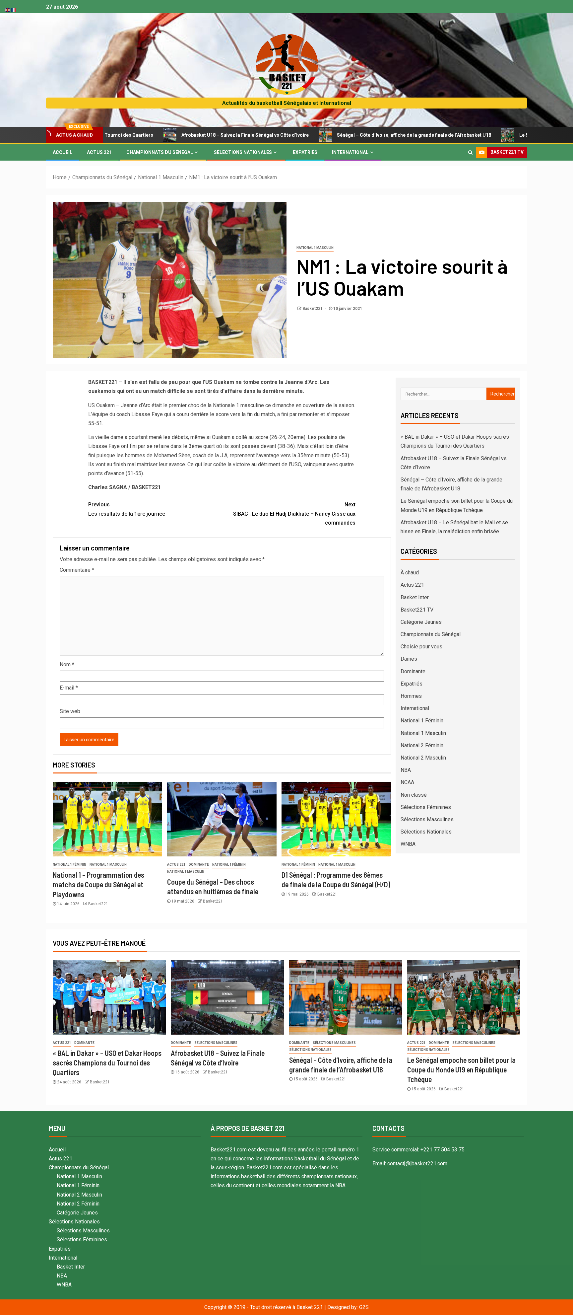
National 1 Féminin (69, 864)
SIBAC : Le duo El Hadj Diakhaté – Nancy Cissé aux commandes (294, 513)
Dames (409, 659)
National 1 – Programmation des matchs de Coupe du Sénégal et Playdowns (98, 884)
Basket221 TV (417, 610)
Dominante (199, 864)
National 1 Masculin (315, 248)
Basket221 (313, 308)
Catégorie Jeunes (421, 622)
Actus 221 (99, 152)
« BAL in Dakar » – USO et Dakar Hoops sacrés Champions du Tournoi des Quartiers (107, 1063)
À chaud (410, 572)
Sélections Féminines (426, 807)
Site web (70, 711)
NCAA (407, 782)
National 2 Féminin (422, 745)
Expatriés (305, 152)
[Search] (470, 152)
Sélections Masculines (427, 819)
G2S (364, 1307)
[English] (8, 9)
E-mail (69, 688)
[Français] (14, 9)
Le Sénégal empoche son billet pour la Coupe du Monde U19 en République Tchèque (461, 1070)
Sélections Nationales (243, 152)
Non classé (414, 795)
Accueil (62, 152)
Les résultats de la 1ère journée (126, 509)
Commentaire (77, 570)
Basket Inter (415, 597)
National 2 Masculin (423, 758)
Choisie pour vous (421, 646)
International (350, 152)
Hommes (411, 696)
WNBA (408, 844)
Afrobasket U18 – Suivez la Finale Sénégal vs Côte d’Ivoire (181, 135)
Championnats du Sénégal (159, 152)
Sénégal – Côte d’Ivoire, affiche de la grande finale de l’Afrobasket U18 (350, 135)
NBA (406, 770)
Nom (67, 664)
